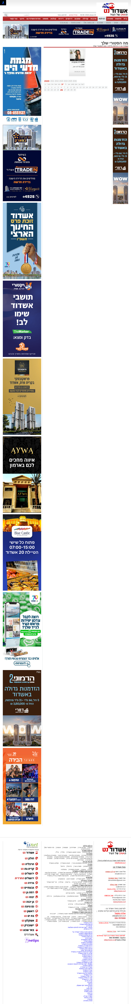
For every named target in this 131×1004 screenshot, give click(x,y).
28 (68, 90)
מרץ (52, 84)
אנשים (116, 22)
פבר (48, 84)
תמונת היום (71, 879)
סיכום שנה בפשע (66, 874)
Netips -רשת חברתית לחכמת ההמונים (80, 964)
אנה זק (90, 987)
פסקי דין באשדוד (86, 907)
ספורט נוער (77, 866)
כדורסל (69, 866)
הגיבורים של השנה (86, 873)
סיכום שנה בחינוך (80, 874)
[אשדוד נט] (111, 855)
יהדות (74, 917)
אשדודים (100, 22)
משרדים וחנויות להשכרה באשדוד (81, 952)
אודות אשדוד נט (33, 19)
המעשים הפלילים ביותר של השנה (69, 920)
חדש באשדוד (71, 901)
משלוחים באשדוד (86, 943)
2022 (57, 81)
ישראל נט (89, 926)
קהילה (85, 19)
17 (96, 87)
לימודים (80, 901)
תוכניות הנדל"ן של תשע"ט (61, 918)
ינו (45, 84)
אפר (55, 84)
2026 (75, 81)
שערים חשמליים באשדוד (84, 962)
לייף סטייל (88, 902)
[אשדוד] (112, 16)
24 (55, 90)
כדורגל (63, 866)
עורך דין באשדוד (87, 979)
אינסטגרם (61, 879)
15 (90, 87)
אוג (69, 84)
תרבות (93, 19)
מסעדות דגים (63, 855)
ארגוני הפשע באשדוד (74, 852)
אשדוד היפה (88, 882)
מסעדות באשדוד (86, 944)
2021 (52, 81)
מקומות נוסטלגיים (86, 896)
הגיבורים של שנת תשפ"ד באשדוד (81, 887)
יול (66, 84)
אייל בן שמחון (88, 929)
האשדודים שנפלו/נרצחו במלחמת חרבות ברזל (77, 890)
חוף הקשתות (88, 990)
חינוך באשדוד (75, 921)
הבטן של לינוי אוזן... (78, 67)
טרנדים (70, 904)
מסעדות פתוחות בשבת (62, 857)
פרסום (90, 984)
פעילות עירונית (77, 882)
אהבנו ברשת (83, 917)
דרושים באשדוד (87, 956)
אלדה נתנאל (88, 998)
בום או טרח (64, 22)
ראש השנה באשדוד (78, 918)
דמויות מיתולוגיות (73, 896)
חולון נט (89, 982)
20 (106, 87)
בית (125, 19)
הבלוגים (89, 891)
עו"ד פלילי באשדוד (86, 976)
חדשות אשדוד (87, 851)
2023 (61, 81)
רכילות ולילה (113, 46)
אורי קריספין (108, 895)
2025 (70, 81)
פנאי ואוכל (66, 917)
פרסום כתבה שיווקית (85, 969)
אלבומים (89, 877)
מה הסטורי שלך (88, 22)
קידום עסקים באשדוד (85, 935)
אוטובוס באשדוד (51, 920)
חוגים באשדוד (65, 863)
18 (100, 87)
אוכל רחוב (80, 860)
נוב (79, 84)
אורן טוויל (89, 988)
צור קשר (13, 19)
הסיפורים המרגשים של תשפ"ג (68, 873)
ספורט (110, 19)
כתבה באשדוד (87, 972)
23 (52, 90)
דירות (60, 19)
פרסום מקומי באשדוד (85, 933)
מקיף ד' (90, 994)
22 (48, 90)
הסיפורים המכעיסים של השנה (80, 876)
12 (80, 87)
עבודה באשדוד (87, 970)
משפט (45, 19)
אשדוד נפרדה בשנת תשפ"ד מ (57, 888)
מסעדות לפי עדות (72, 858)
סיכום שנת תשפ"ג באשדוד (82, 871)
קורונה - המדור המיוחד (83, 909)
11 (77, 87)
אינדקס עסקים (56, 917)
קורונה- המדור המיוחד (85, 910)
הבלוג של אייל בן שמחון (84, 893)
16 (93, 87)
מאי (59, 84)
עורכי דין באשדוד (73, 907)
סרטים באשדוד (87, 921)
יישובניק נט (88, 938)
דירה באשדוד (88, 975)
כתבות (90, 869)
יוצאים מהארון (75, 22)
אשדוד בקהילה (86, 880)
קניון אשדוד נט (64, 921)
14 (87, 87)
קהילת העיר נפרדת (80, 883)
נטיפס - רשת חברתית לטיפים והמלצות (80, 927)
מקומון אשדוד (88, 941)
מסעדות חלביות (75, 855)
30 (75, 90)
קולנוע (53, 19)
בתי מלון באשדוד (86, 936)
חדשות (118, 19)
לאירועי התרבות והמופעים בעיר (82, 863)
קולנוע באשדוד (54, 863)
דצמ (82, 84)
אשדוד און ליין (88, 996)
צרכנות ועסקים (86, 899)
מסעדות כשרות (59, 858)
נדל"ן (57, 852)
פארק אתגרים (88, 1001)
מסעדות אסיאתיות (78, 857)
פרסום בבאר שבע (86, 950)
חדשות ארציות (87, 852)
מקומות (108, 22)
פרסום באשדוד (87, 965)
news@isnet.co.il (119, 902)
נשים (90, 917)
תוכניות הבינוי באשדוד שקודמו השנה (56, 887)
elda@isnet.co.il (119, 891)
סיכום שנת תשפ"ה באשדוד (82, 912)
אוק (76, 84)
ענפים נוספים (88, 866)
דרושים (69, 19)
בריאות (68, 882)
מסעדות (89, 854)
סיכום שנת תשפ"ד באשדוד (82, 885)
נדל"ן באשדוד (88, 923)
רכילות (102, 19)
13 (84, 87)
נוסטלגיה (64, 869)
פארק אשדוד (88, 991)
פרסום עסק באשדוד (85, 924)
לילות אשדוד (81, 879)
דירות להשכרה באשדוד (84, 947)
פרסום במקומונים (86, 939)
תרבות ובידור (87, 861)
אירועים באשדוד (87, 955)
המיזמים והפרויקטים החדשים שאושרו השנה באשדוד (75, 914)
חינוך (22, 19)
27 (65, 90)
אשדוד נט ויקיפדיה (86, 967)
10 (74, 87)
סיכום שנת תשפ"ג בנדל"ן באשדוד (58, 876)
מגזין (90, 868)
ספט (72, 84)
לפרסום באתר (62, 15)
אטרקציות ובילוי (80, 904)
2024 (66, 81)
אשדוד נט (124, 46)
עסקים (77, 19)
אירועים (90, 879)
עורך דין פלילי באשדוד (85, 978)
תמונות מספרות (74, 869)
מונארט (90, 999)
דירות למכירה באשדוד (85, 946)
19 (103, 87)
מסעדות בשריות (87, 855)
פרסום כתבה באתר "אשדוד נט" (82, 932)
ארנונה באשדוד (87, 959)
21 (45, 90)
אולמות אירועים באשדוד (84, 973)
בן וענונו (89, 993)
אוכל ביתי (89, 857)
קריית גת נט (88, 981)
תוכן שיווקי (89, 901)
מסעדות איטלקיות (50, 855)
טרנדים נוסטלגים (59, 896)
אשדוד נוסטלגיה (86, 895)
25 (58, 90)
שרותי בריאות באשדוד (85, 953)
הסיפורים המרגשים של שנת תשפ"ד (80, 888)
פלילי (62, 852)
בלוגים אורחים (70, 893)
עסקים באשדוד (52, 921)
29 (71, 90)
